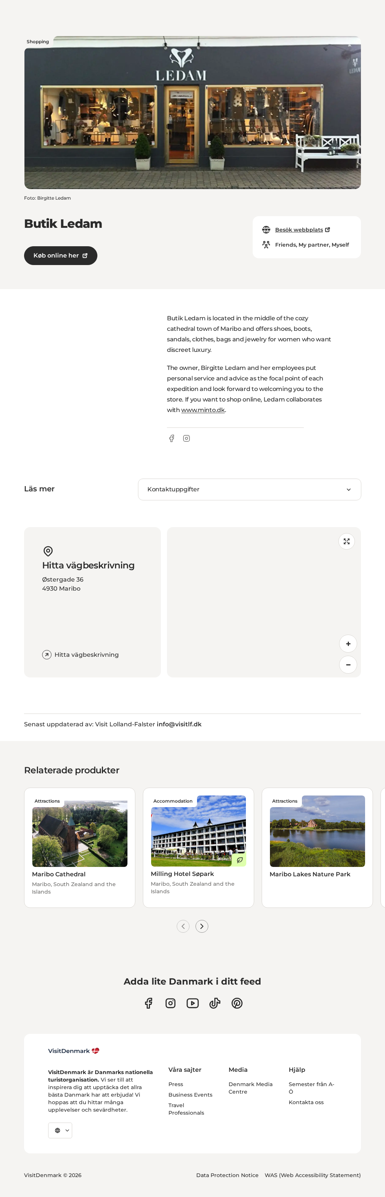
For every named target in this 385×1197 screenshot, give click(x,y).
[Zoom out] (348, 665)
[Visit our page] (170, 1003)
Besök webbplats (299, 229)
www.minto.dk (202, 410)
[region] (264, 602)
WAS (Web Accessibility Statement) (313, 1175)
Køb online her (56, 255)
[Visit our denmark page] (148, 1003)
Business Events (190, 1094)
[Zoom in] (348, 644)
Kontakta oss (306, 1102)
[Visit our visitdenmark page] (192, 1003)
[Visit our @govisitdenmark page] (214, 1003)
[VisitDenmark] (74, 1051)
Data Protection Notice (227, 1175)
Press (175, 1084)
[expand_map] (346, 541)
